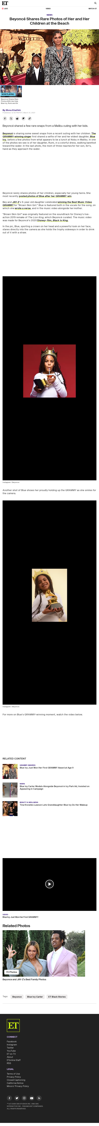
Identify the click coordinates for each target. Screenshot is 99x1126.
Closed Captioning (16, 1080)
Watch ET (93, 8)
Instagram (12, 1044)
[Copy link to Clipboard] (29, 118)
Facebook (12, 1041)
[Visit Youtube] (31, 1098)
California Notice (15, 1083)
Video (48, 8)
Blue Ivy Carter (35, 997)
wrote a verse (23, 208)
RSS (9, 1063)
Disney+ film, (52, 220)
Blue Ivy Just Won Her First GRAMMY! (20, 917)
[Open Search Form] (95, 3)
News (49, 15)
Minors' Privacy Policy (18, 1086)
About (10, 1057)
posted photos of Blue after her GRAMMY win (45, 196)
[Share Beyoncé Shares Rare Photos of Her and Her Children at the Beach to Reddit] (17, 118)
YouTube (11, 1050)
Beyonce (17, 997)
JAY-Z (15, 202)
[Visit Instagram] (24, 1099)
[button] (49, 884)
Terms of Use (13, 1073)
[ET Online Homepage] (6, 3)
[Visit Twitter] (16, 1099)
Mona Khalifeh (13, 110)
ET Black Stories (57, 997)
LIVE (6, 8)
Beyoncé (8, 133)
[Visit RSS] (39, 1099)
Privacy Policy (14, 1077)
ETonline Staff (14, 1060)
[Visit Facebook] (9, 1099)
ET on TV (11, 1054)
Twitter (10, 1047)
